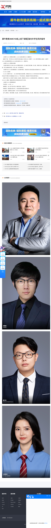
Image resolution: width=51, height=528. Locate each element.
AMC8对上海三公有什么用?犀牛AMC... (11, 166)
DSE (3, 508)
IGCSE (3, 502)
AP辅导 (15, 12)
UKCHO (19, 504)
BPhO (19, 502)
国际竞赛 (35, 12)
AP (2, 506)
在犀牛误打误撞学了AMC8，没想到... (35, 168)
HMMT (19, 500)
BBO (19, 506)
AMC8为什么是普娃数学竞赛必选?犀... (11, 168)
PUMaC (12, 500)
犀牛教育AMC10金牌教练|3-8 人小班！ (14, 116)
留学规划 (43, 12)
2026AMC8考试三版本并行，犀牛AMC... (36, 166)
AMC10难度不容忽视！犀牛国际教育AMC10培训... (17, 149)
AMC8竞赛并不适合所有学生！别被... (35, 164)
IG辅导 (29, 12)
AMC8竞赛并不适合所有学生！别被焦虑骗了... (42, 149)
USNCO (12, 504)
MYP (3, 498)
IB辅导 (10, 12)
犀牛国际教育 (9, 517)
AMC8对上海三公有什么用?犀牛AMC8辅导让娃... (17, 156)
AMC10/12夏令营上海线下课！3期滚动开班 (15, 113)
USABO (12, 506)
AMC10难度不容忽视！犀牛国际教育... (11, 164)
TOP (3, 271)
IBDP (3, 500)
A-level (3, 504)
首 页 (5, 12)
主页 (3, 30)
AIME (19, 498)
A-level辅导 (22, 12)
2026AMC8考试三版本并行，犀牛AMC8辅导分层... (42, 156)
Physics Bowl (13, 502)
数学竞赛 (12, 30)
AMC (17, 30)
